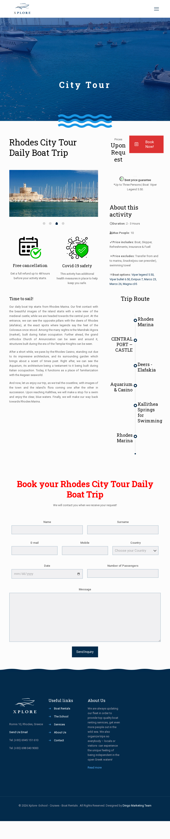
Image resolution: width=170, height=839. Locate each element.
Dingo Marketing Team (137, 805)
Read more (95, 767)
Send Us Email (18, 732)
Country (135, 542)
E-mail (35, 542)
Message (85, 589)
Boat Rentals (62, 708)
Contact (59, 740)
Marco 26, (116, 284)
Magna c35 (130, 284)
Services (59, 724)
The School (61, 716)
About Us (60, 732)
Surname (123, 522)
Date (47, 565)
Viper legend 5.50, (142, 274)
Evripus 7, (137, 279)
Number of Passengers (122, 565)
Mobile (84, 542)
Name (47, 522)
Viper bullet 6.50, (120, 279)
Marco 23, (150, 279)
